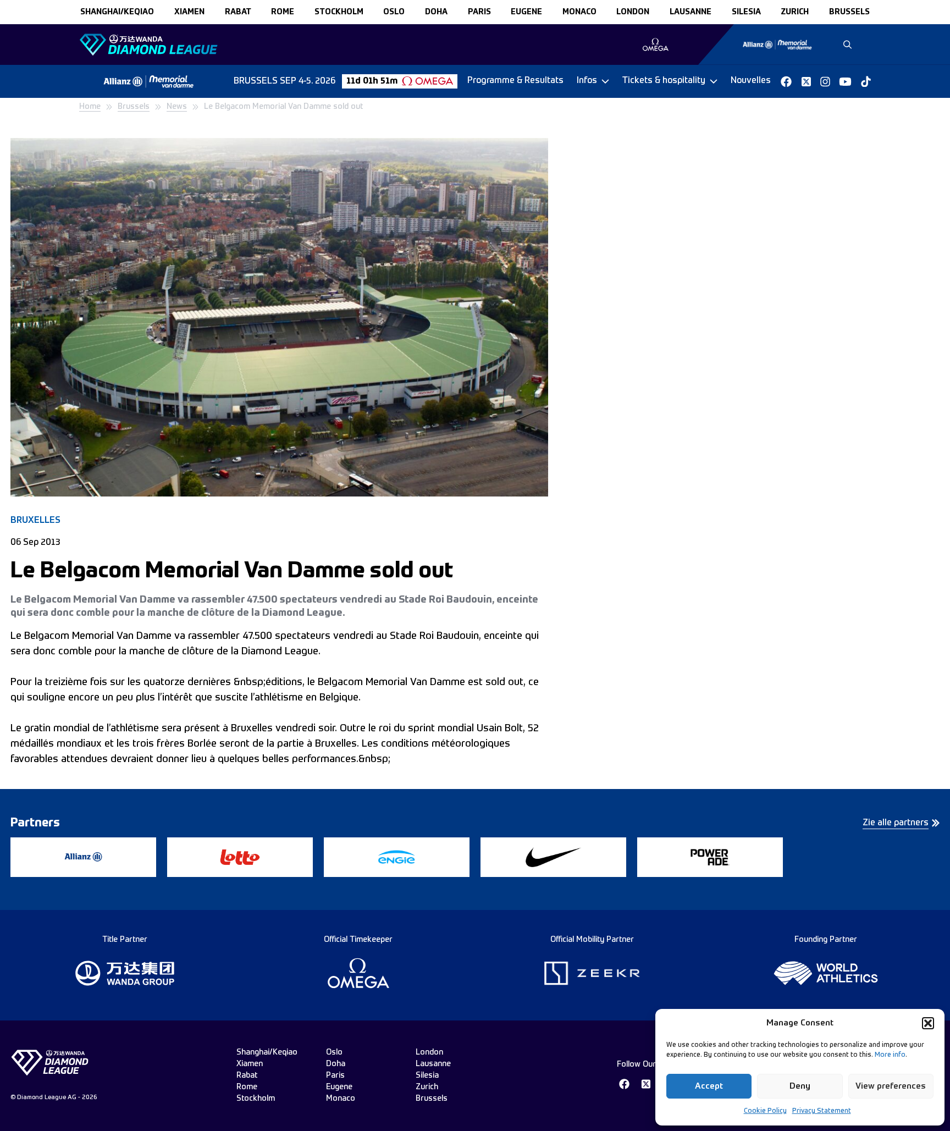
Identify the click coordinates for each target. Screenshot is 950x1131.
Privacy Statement (821, 1111)
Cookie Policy (765, 1111)
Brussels (134, 107)
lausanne (690, 12)
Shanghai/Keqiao (117, 12)
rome (282, 12)
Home (90, 107)
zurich (795, 12)
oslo (394, 12)
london (632, 12)
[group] (655, 44)
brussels (849, 12)
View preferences (890, 1086)
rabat (238, 12)
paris (479, 12)
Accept (709, 1086)
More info (890, 1055)
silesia (746, 12)
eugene (526, 12)
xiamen (189, 12)
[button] (928, 1023)
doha (436, 12)
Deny (799, 1086)
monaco (579, 12)
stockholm (338, 12)
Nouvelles (751, 80)
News (177, 107)
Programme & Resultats (515, 80)
